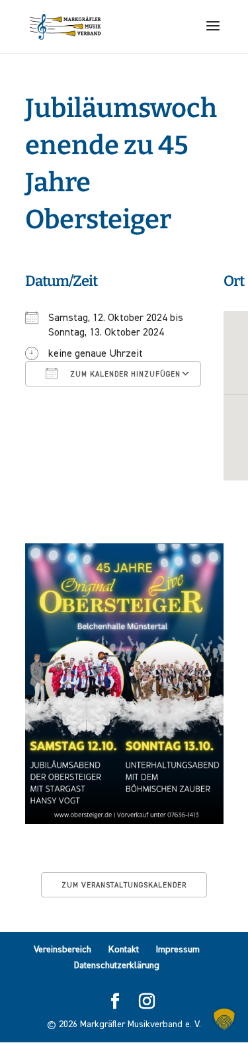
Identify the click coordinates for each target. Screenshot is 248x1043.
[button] (224, 1019)
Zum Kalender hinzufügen (124, 374)
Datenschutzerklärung (116, 965)
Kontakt (123, 949)
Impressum (178, 949)
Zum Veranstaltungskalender (124, 885)
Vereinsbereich (62, 949)
